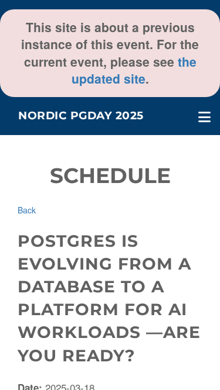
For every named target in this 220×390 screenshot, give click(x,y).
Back (27, 210)
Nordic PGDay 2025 (81, 115)
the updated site (134, 70)
